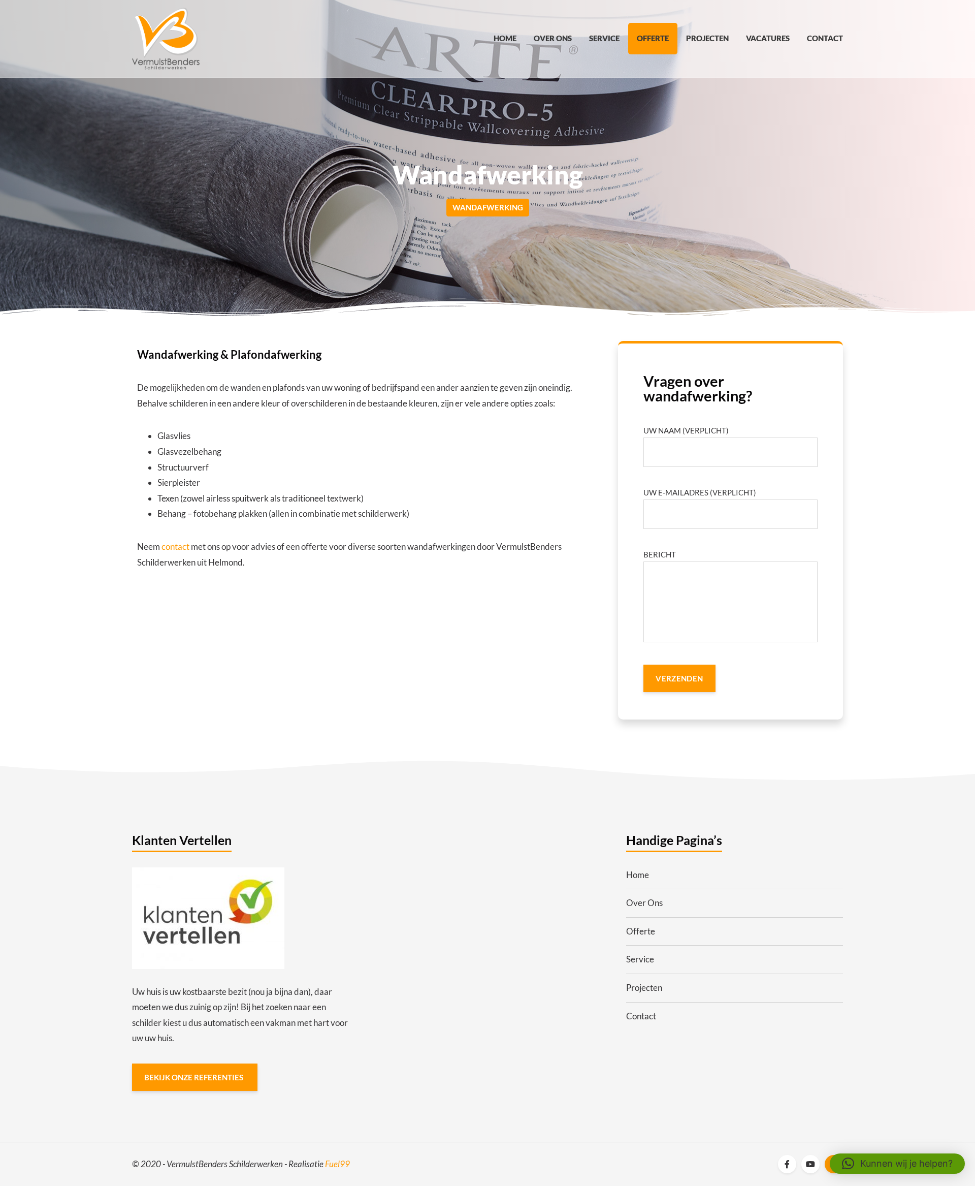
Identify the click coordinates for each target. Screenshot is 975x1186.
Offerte (653, 38)
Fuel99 (337, 1164)
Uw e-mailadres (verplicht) (699, 492)
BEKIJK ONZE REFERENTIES (194, 1077)
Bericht (659, 554)
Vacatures (768, 38)
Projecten (707, 38)
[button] (897, 1163)
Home (505, 38)
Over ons (553, 38)
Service (604, 38)
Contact (825, 38)
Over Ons (644, 902)
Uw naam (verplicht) (686, 430)
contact (175, 546)
